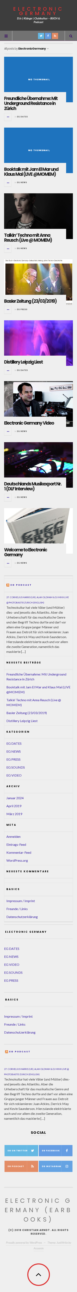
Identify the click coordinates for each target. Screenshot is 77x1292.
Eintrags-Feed (16, 844)
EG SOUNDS (15, 767)
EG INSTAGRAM (51, 1166)
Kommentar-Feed (18, 852)
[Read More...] (8, 117)
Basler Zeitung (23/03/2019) (30, 301)
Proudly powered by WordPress (24, 1242)
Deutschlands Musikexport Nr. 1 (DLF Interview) (32, 486)
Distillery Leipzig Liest (23, 362)
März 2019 (14, 814)
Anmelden (13, 836)
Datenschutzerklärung (22, 917)
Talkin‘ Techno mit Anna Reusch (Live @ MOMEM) (28, 237)
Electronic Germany (38, 11)
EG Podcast (21, 585)
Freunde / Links (17, 909)
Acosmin (39, 1248)
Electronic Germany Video (29, 423)
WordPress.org (17, 860)
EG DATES (22, 117)
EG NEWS (22, 182)
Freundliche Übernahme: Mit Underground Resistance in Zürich (30, 103)
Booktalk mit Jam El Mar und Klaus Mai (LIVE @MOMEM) (31, 171)
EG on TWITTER (18, 1150)
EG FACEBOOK (51, 1150)
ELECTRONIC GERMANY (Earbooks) (38, 1210)
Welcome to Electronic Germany (25, 552)
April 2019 (13, 806)
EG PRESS (22, 309)
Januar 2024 (15, 798)
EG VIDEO (14, 775)
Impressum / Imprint (20, 901)
